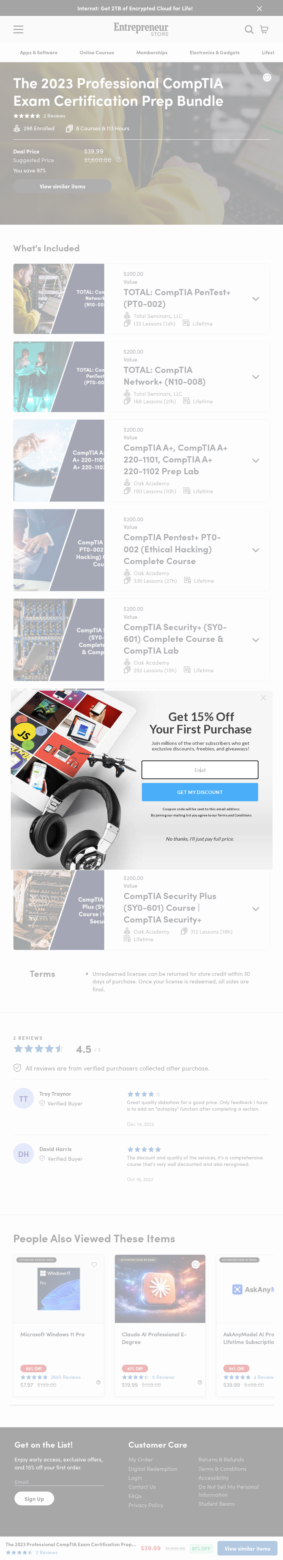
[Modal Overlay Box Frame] (141, 780)
